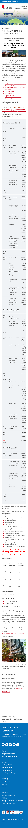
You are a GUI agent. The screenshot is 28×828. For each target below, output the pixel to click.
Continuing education (8, 756)
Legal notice (12, 718)
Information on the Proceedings (13, 97)
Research (4, 762)
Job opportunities (7, 770)
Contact (4, 793)
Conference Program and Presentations (15, 84)
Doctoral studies (7, 768)
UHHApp (4, 798)
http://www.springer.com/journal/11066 (13, 633)
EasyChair (19, 610)
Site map (4, 721)
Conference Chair (9, 93)
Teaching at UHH (7, 765)
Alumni (4, 787)
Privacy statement (6, 719)
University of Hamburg (9, 1)
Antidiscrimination (8, 803)
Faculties (4, 784)
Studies (4, 751)
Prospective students (8, 754)
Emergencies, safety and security (12, 801)
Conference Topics (10, 86)
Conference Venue (10, 99)
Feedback (4, 718)
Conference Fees (9, 91)
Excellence (5, 781)
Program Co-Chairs (10, 95)
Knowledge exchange (8, 773)
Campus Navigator (7, 795)
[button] (18, 1)
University (5, 779)
